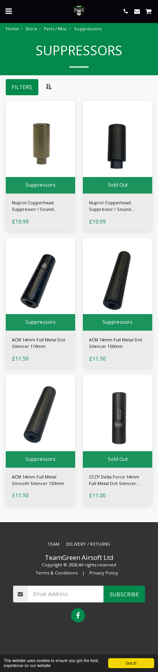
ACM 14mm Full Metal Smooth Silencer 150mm (38, 480)
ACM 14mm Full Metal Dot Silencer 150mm (115, 343)
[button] (8, 11)
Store (31, 28)
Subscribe (124, 594)
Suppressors (40, 185)
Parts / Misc (55, 28)
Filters (22, 87)
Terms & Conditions (56, 573)
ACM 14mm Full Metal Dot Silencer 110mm (38, 343)
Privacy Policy (103, 573)
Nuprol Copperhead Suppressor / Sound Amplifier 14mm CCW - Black (112, 206)
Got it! (131, 663)
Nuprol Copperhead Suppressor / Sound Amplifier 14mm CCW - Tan (39, 206)
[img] (40, 147)
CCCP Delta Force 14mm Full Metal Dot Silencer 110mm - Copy (114, 480)
